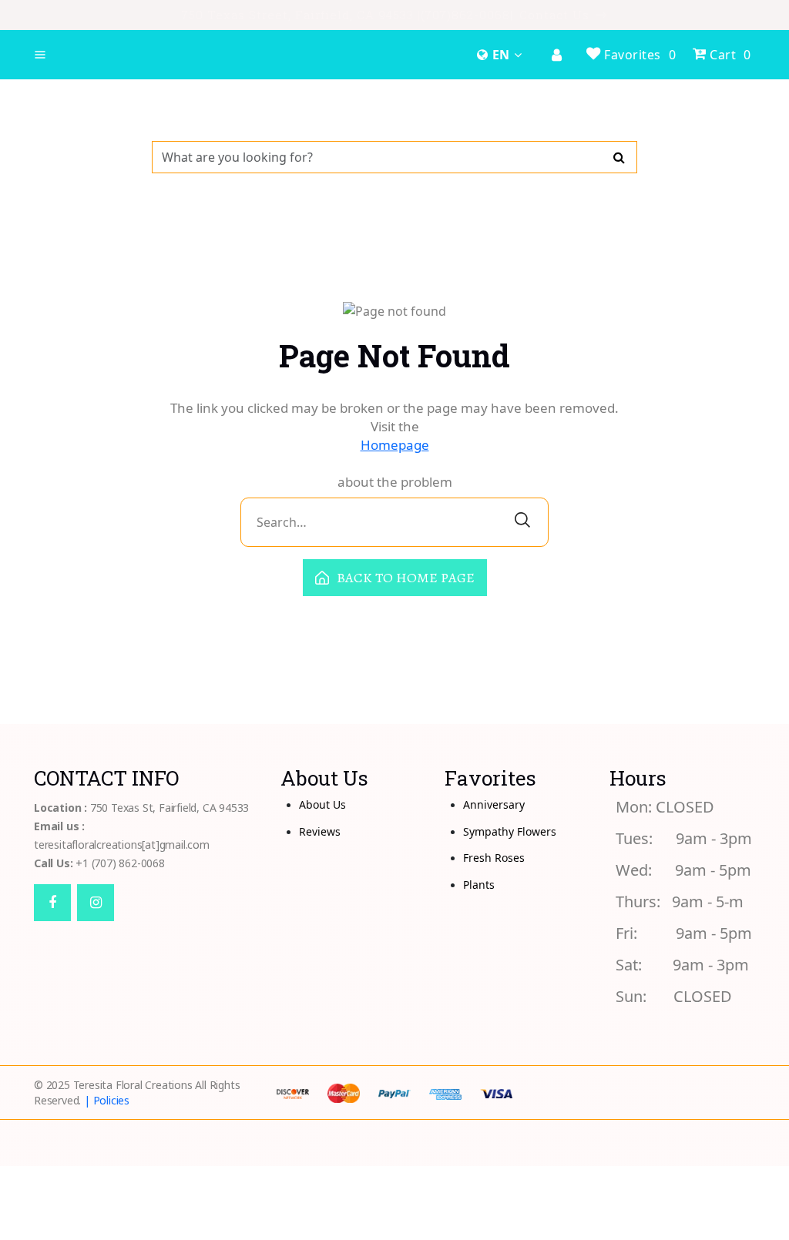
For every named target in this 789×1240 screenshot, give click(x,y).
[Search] (619, 157)
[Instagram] (95, 902)
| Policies (106, 1100)
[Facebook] (52, 902)
